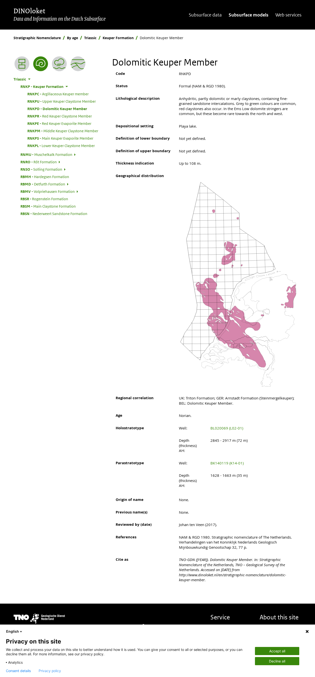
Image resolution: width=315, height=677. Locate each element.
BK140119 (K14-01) (227, 463)
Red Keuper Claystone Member (59, 116)
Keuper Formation (118, 37)
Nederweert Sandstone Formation (53, 213)
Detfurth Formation (42, 184)
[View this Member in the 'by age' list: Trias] (40, 63)
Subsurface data (205, 15)
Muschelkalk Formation (46, 154)
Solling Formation (41, 169)
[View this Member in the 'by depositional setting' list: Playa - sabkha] (59, 63)
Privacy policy (50, 671)
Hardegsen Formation (44, 176)
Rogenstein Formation (44, 198)
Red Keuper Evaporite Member (59, 123)
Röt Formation (38, 161)
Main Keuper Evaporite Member (60, 138)
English (12, 631)
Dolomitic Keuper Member (57, 108)
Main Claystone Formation (48, 206)
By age (72, 37)
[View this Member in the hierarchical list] (22, 63)
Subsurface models (248, 15)
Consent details (18, 671)
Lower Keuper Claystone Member (61, 145)
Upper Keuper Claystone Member (61, 101)
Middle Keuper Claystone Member (62, 130)
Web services (288, 15)
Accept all (277, 651)
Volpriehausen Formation (47, 191)
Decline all (277, 661)
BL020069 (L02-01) (226, 428)
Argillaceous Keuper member (58, 93)
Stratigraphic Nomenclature (37, 37)
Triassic (90, 37)
